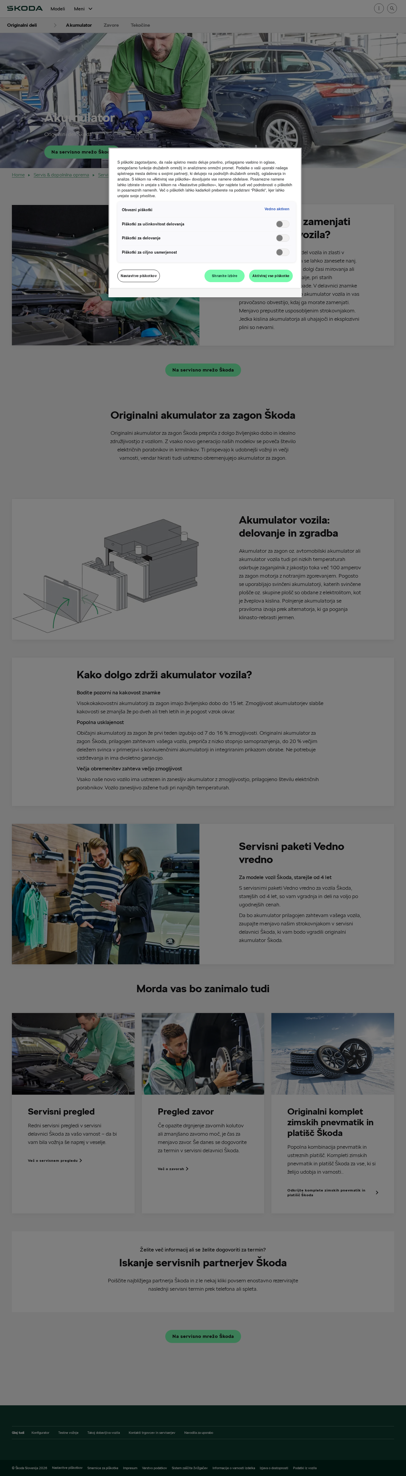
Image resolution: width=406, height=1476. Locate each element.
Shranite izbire (224, 275)
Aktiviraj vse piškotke (270, 275)
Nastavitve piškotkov (139, 275)
